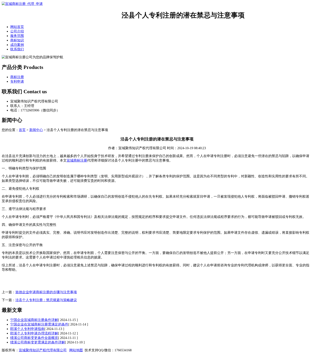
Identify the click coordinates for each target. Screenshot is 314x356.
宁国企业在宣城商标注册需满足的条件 (39, 324)
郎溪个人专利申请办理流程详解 (34, 333)
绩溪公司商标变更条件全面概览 (34, 338)
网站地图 (76, 350)
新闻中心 (36, 130)
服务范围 (17, 36)
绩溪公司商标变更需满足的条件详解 (37, 342)
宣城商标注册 (77, 160)
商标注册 (17, 77)
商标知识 (17, 40)
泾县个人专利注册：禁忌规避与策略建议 (46, 300)
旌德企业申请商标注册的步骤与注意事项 (46, 292)
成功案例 (17, 45)
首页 (22, 130)
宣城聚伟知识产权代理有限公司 (43, 350)
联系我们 (17, 49)
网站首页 (17, 27)
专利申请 (17, 81)
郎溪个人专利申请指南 (27, 329)
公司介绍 (17, 31)
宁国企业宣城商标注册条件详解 (34, 320)
